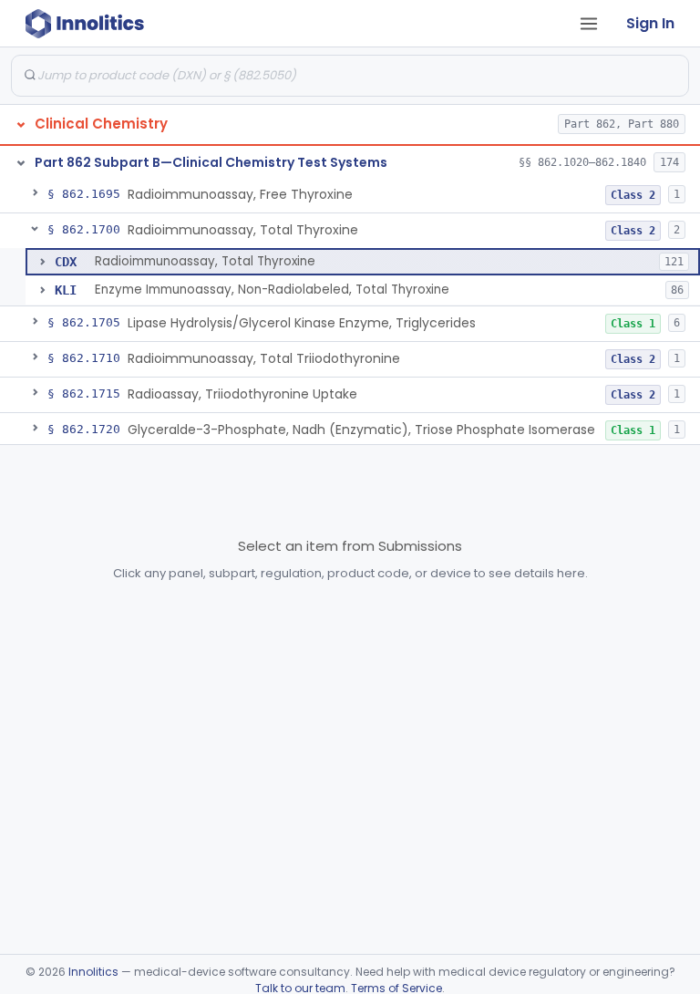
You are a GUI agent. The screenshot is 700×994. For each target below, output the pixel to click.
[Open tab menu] (588, 23)
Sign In (650, 23)
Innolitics (93, 971)
